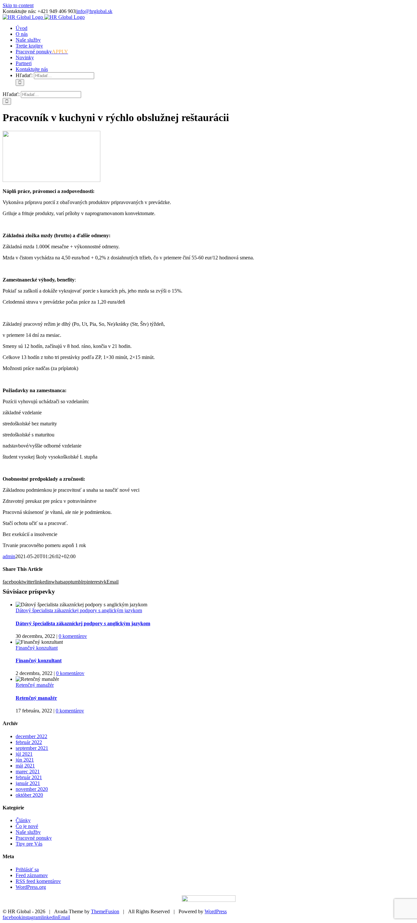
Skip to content (18, 5)
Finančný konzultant (37, 648)
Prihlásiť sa (27, 869)
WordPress (216, 911)
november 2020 (32, 789)
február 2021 (29, 777)
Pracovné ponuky (34, 838)
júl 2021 (24, 754)
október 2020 (29, 795)
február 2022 (29, 742)
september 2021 (32, 748)
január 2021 (28, 783)
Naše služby (28, 832)
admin (9, 556)
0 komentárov (73, 636)
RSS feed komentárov (38, 881)
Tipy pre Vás (29, 844)
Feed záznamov (32, 875)
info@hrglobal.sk (94, 11)
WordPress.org (31, 887)
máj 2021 (25, 765)
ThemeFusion (105, 911)
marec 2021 (28, 771)
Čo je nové (27, 826)
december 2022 (31, 736)
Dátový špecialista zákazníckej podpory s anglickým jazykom (79, 610)
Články (23, 820)
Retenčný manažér (35, 685)
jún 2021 (25, 760)
